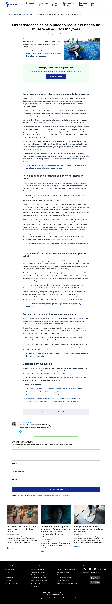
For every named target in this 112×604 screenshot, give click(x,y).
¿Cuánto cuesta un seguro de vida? (41, 575)
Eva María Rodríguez (25, 422)
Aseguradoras (9, 577)
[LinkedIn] (20, 431)
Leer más (11, 548)
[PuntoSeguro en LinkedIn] (90, 569)
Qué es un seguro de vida (38, 583)
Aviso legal (39, 598)
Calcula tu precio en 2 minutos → (55, 412)
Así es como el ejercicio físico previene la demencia (41, 395)
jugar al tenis (67, 101)
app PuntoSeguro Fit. (58, 373)
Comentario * (16, 448)
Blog (6, 575)
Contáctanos (8, 580)
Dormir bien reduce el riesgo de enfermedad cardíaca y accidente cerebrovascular (53, 389)
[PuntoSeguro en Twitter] (100, 569)
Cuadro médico (61, 575)
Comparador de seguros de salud (67, 569)
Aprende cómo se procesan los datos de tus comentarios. (55, 495)
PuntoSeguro (12, 14)
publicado (33, 110)
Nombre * (15, 463)
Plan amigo (8, 572)
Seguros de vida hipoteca (38, 577)
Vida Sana (92, 4)
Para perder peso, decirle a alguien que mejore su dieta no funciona (88, 529)
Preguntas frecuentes (63, 580)
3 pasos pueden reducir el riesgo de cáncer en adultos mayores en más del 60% (52, 398)
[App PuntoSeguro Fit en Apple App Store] (95, 577)
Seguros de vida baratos (38, 572)
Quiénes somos (9, 569)
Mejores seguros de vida (38, 569)
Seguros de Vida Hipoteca (68, 4)
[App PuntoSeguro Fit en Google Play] (95, 581)
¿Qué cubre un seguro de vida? (40, 580)
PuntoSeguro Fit (43, 4)
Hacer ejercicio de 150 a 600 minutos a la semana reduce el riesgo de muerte (51, 401)
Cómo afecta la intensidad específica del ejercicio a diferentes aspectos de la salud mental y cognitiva (43, 53)
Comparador (30, 3)
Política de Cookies (53, 598)
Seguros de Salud (83, 4)
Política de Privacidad (69, 598)
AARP (46, 188)
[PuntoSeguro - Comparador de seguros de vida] (13, 4)
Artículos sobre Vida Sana (24, 14)
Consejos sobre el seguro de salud (67, 583)
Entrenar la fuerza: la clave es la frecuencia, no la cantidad (44, 392)
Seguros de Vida (54, 4)
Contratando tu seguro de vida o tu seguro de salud (62, 371)
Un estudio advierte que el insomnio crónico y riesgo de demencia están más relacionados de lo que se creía (55, 531)
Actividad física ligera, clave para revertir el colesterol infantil (21, 529)
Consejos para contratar (38, 586)
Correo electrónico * (18, 471)
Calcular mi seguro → (56, 77)
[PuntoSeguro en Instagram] (85, 569)
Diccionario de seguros (11, 583)
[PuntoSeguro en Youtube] (105, 569)
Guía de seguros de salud (64, 577)
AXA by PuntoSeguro (63, 572)
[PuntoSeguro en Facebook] (95, 569)
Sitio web (15, 479)
